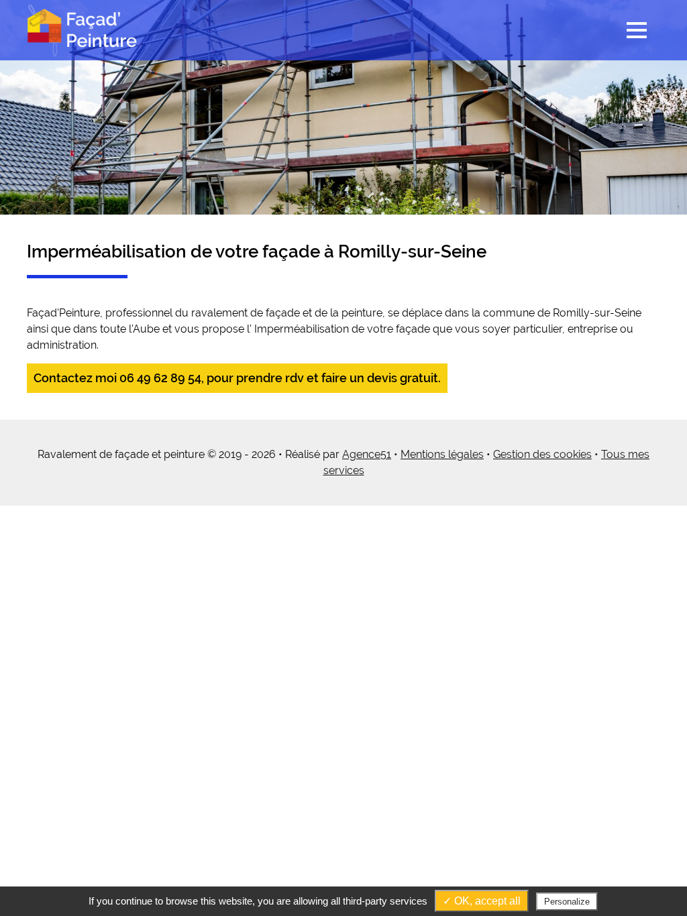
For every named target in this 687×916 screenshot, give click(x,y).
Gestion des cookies (542, 454)
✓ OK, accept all (482, 901)
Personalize (567, 902)
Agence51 (366, 454)
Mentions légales (442, 454)
